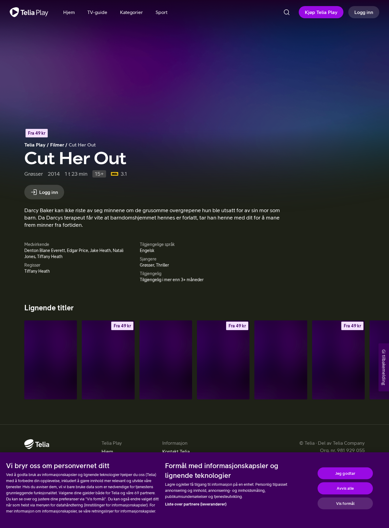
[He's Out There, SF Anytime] (338, 359)
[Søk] (286, 12)
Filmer (57, 144)
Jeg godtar (345, 473)
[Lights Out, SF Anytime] (108, 359)
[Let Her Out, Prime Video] (50, 359)
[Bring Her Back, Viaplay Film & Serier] (165, 359)
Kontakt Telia (176, 451)
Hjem (107, 451)
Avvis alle (345, 488)
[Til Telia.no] (36, 444)
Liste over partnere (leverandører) (195, 504)
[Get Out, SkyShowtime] (280, 359)
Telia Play (35, 144)
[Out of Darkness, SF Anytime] (223, 359)
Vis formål (345, 503)
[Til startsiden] (29, 12)
